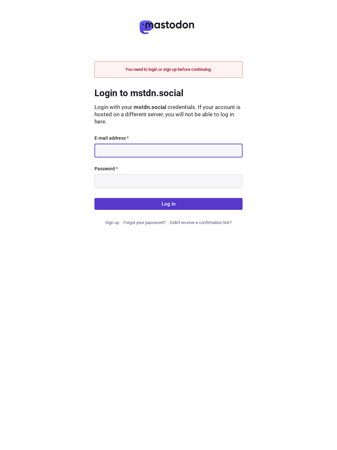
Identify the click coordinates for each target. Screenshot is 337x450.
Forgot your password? (144, 222)
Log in (168, 204)
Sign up (112, 222)
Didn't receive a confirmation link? (201, 222)
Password (106, 168)
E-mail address (111, 138)
